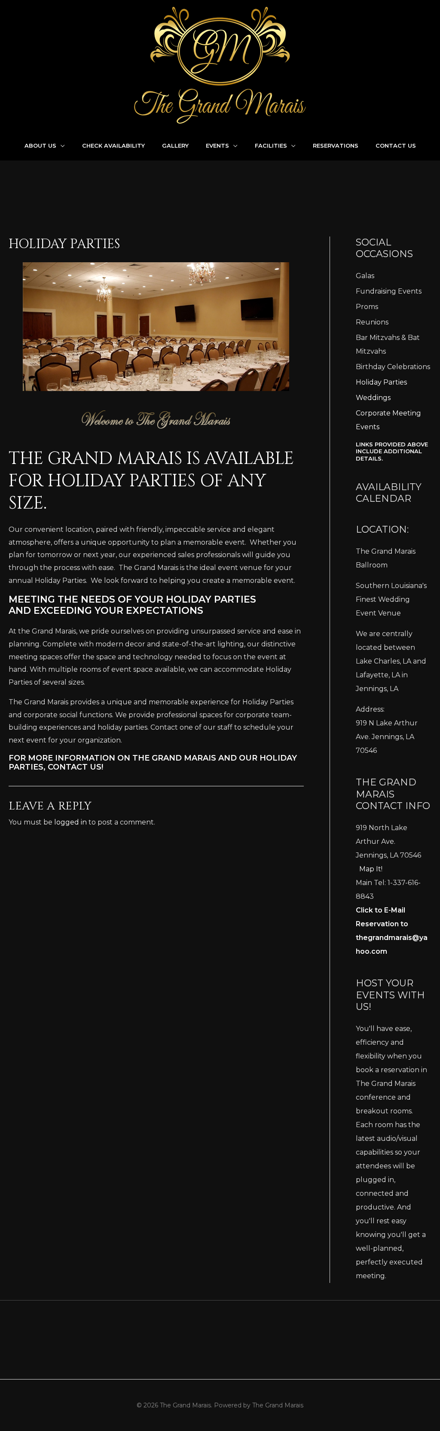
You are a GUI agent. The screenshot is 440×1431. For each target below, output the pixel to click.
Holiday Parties (381, 382)
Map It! (370, 869)
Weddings (373, 398)
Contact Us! (75, 767)
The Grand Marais (174, 758)
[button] (60, 145)
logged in (70, 822)
